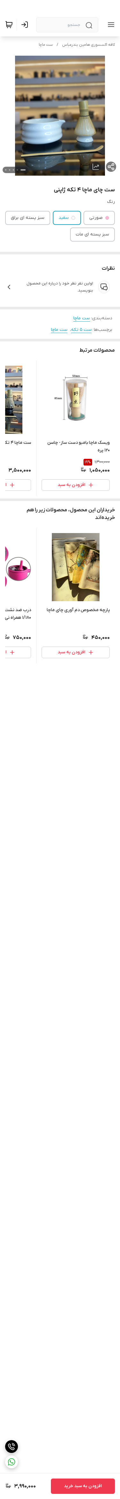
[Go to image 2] (17, 170)
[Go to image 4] (9, 170)
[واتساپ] (11, 1461)
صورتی (96, 218)
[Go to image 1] (23, 170)
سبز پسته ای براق (27, 218)
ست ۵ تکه (81, 330)
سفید (64, 218)
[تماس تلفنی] (11, 1446)
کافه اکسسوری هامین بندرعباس (88, 44)
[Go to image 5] (5, 170)
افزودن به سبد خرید (83, 1486)
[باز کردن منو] (110, 25)
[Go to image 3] (13, 170)
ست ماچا (46, 44)
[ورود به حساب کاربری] (26, 24)
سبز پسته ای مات (92, 234)
